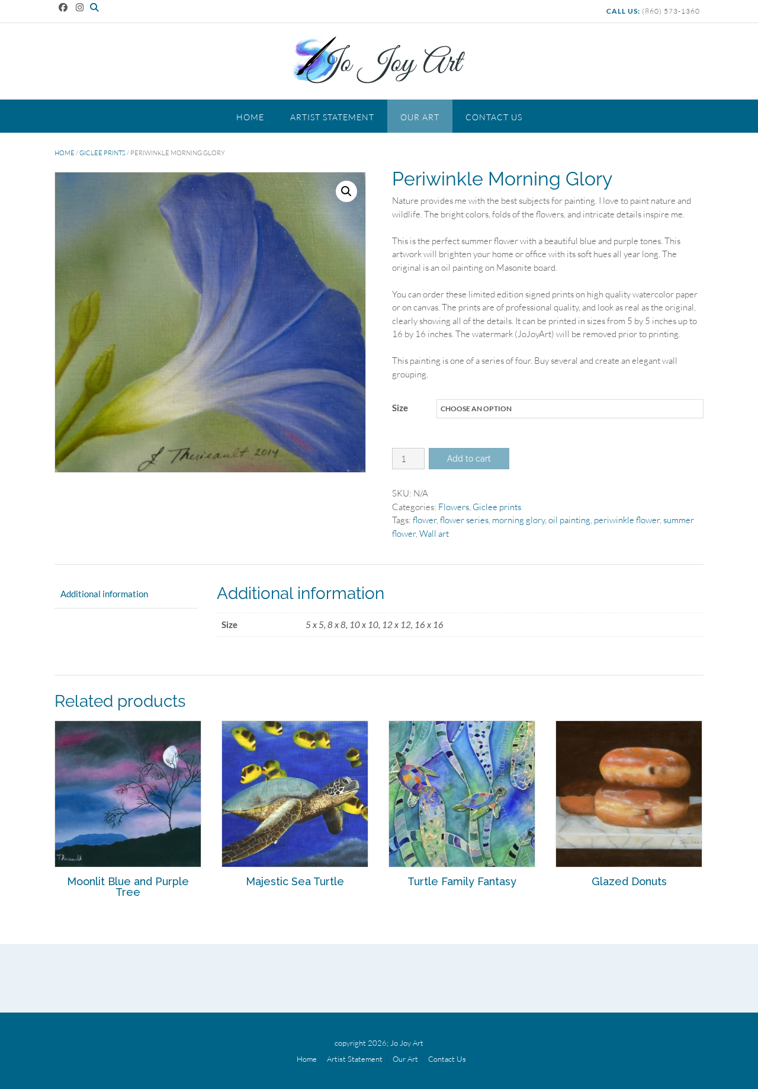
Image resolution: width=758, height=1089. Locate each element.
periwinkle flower (627, 520)
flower (424, 520)
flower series (464, 520)
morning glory (518, 520)
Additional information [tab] (104, 593)
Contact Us (493, 117)
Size (400, 407)
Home (250, 117)
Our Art (419, 117)
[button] (346, 191)
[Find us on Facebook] (63, 7)
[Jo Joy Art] (379, 60)
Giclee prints (102, 153)
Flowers (453, 507)
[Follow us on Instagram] (80, 7)
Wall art (434, 533)
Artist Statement (332, 117)
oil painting (569, 520)
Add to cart (469, 458)
